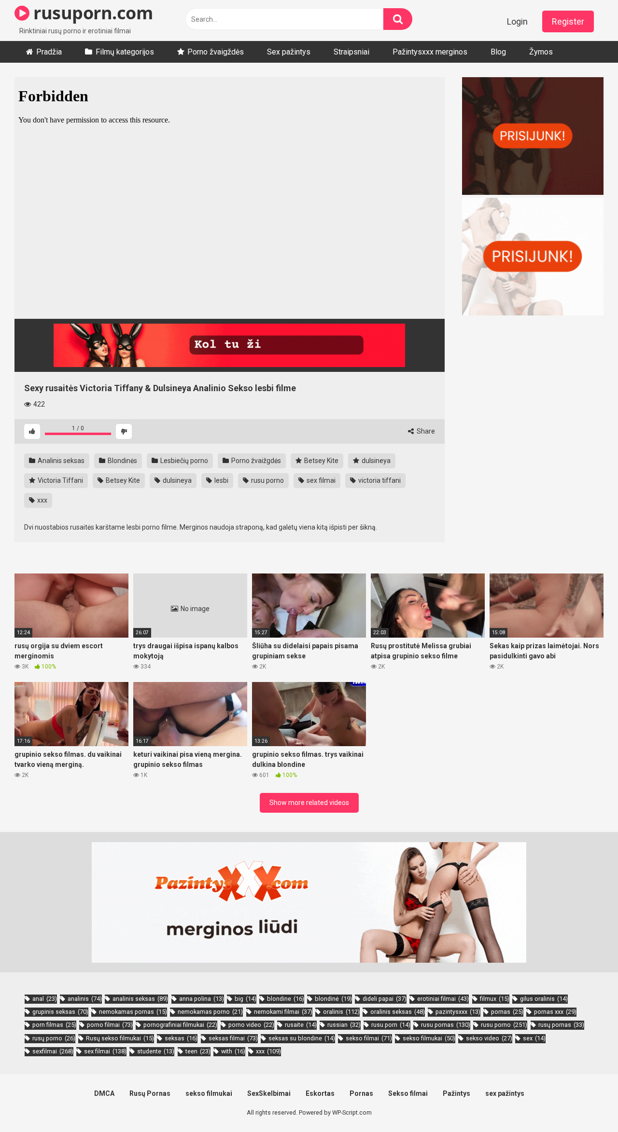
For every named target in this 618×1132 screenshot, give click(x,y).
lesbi (220, 480)
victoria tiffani (379, 480)
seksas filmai (233, 1038)
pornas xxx (555, 1011)
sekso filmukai (429, 1038)
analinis (85, 998)
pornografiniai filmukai (180, 1024)
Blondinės (121, 460)
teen (198, 1051)
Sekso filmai (408, 1093)
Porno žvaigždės (215, 51)
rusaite (301, 1024)
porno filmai (110, 1024)
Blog (498, 51)
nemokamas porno (210, 1011)
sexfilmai (52, 1051)
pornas (507, 1011)
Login (517, 21)
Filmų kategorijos (125, 51)
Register (568, 21)
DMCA (104, 1093)
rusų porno (53, 1038)
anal (44, 998)
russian (344, 1024)
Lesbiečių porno (183, 460)
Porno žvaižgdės (255, 460)
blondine (285, 998)
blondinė (333, 998)
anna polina (201, 998)
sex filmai (320, 480)
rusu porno (267, 480)
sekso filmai (369, 1038)
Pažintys (456, 1093)
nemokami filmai (283, 1011)
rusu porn (390, 1024)
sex (534, 1038)
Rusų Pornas (149, 1093)
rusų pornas (561, 1024)
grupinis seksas (60, 1011)
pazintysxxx (457, 1011)
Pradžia (49, 51)
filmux (494, 998)
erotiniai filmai (443, 998)
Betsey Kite (320, 460)
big (245, 998)
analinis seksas (140, 998)
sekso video (489, 1038)
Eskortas (320, 1093)
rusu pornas (445, 1024)
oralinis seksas (397, 1011)
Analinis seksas (60, 460)
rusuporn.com (91, 13)
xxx (41, 500)
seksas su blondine (301, 1038)
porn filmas (54, 1024)
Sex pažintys (288, 51)
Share (425, 431)
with (233, 1051)
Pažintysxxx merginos (430, 51)
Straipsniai (351, 51)
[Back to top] (586, 1103)
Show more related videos (309, 802)
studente (155, 1051)
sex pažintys (504, 1093)
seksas (181, 1038)
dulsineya (375, 460)
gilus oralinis (544, 998)
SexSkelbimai (269, 1093)
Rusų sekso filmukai (120, 1038)
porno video (251, 1024)
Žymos (541, 51)
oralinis (341, 1011)
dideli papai (385, 998)
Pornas (361, 1093)
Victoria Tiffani (59, 480)
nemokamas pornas (133, 1011)
